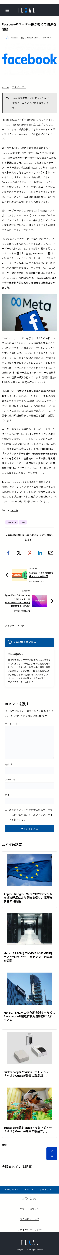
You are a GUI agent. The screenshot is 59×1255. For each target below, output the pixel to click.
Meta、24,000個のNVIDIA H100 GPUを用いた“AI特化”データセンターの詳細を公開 (28, 957)
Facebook (11, 522)
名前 (9, 764)
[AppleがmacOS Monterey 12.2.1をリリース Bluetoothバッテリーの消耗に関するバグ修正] (39, 597)
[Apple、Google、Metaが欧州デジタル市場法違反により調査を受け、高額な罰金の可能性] (29, 856)
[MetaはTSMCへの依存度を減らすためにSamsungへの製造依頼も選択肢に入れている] (29, 975)
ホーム (5, 87)
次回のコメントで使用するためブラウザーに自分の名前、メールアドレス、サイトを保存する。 (31, 814)
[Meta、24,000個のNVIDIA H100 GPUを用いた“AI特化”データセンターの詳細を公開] (29, 915)
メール (10, 779)
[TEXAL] (26, 9)
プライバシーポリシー (29, 1229)
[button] (8, 553)
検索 (4, 1145)
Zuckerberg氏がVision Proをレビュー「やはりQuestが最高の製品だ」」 (28, 1074)
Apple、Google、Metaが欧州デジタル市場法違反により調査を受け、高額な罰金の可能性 (28, 897)
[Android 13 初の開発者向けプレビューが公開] (19, 571)
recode (14, 510)
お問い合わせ (29, 1198)
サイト (8, 794)
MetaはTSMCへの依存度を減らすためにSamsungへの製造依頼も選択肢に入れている (29, 1016)
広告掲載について (29, 1219)
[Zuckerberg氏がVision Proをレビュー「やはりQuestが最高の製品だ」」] (29, 1034)
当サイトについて (29, 1209)
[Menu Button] (8, 10)
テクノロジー (48, 37)
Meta (22, 522)
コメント (11, 724)
